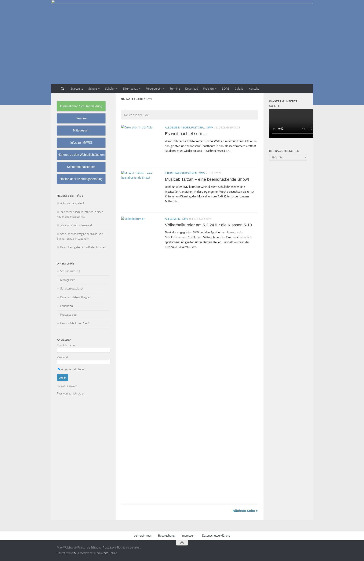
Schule (92, 88)
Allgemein (172, 127)
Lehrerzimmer (142, 535)
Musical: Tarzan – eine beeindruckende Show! (207, 179)
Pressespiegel (68, 314)
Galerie (239, 88)
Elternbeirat (130, 88)
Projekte (208, 88)
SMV (210, 127)
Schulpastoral (193, 127)
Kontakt (254, 88)
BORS (225, 88)
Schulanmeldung (70, 271)
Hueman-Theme (108, 553)
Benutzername (66, 345)
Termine (175, 88)
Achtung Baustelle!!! (72, 203)
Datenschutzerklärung (216, 535)
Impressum (188, 535)
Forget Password (67, 386)
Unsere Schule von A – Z (74, 323)
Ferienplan (66, 306)
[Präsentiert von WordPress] (75, 553)
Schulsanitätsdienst (71, 288)
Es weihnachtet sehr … (186, 133)
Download (191, 88)
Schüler (110, 88)
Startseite (77, 88)
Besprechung (166, 535)
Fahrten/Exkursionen (181, 173)
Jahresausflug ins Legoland (76, 225)
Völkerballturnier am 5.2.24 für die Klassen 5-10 (208, 225)
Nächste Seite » (245, 511)
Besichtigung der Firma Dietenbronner (83, 247)
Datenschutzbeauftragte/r (75, 297)
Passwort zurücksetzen (71, 393)
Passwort (62, 357)
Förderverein (154, 88)
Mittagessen (67, 280)
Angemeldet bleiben (73, 369)
